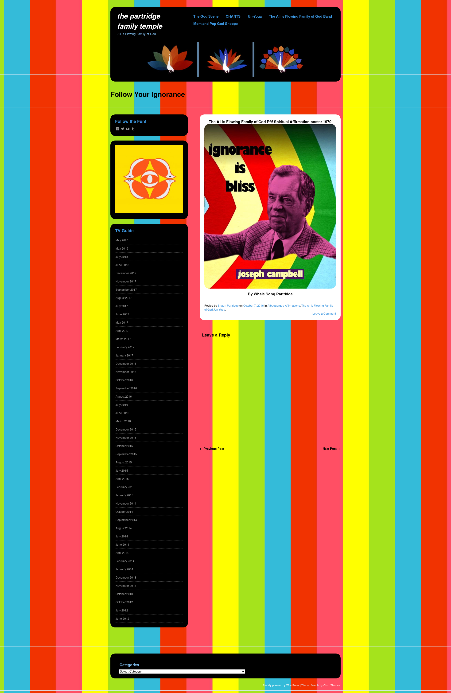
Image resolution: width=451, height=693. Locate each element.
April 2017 (122, 331)
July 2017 (122, 306)
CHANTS (233, 16)
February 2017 (125, 347)
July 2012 (122, 610)
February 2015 (125, 487)
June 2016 (122, 413)
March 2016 (123, 421)
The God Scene (205, 16)
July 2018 (122, 256)
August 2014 (124, 528)
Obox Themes (331, 685)
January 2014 (124, 569)
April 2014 (122, 553)
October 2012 (124, 602)
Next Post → (332, 448)
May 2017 (122, 322)
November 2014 (126, 503)
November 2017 (126, 281)
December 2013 (126, 577)
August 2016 (124, 396)
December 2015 (126, 429)
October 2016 (124, 380)
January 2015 (124, 495)
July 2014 (122, 536)
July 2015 (122, 470)
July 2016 (122, 405)
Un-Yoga (255, 16)
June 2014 (122, 544)
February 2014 (125, 561)
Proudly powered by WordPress (281, 685)
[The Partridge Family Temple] (225, 75)
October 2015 (124, 446)
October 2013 (124, 594)
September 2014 (126, 520)
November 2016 (126, 372)
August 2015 (124, 462)
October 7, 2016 (253, 305)
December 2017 (126, 273)
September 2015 (126, 454)
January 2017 (124, 355)
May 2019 (122, 248)
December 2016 (126, 363)
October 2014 (124, 511)
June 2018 (122, 265)
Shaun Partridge (228, 305)
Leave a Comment (324, 313)
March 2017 (123, 339)
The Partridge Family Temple (140, 21)
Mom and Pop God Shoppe (215, 23)
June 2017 (122, 314)
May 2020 (122, 240)
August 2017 (124, 298)
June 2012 (122, 618)
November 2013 (126, 585)
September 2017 (126, 289)
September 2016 (126, 388)
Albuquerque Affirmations (284, 305)
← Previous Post (212, 448)
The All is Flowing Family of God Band (300, 16)
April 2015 (122, 479)
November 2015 (126, 437)
